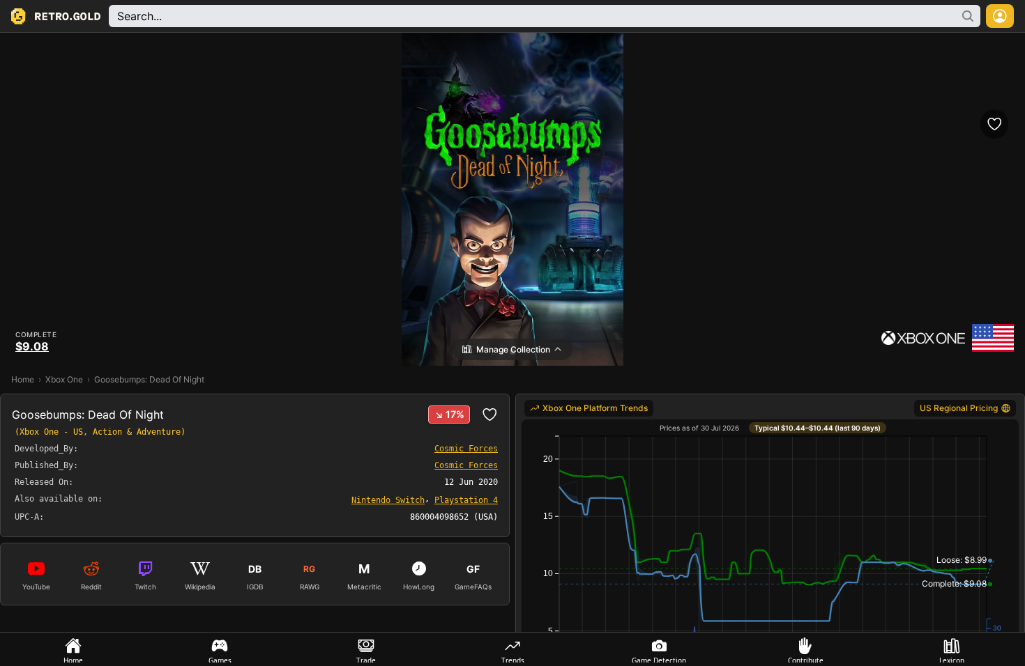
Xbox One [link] (64, 379)
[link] (388, 499)
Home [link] (22, 379)
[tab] (73, 649)
